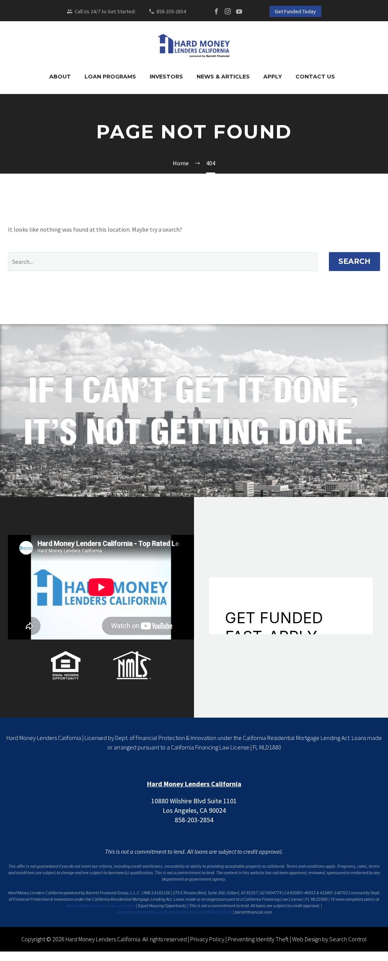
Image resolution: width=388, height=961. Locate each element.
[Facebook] (216, 11)
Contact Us (315, 76)
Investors (166, 76)
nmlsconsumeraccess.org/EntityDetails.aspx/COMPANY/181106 (174, 912)
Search (354, 261)
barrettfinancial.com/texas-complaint (100, 905)
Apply (272, 76)
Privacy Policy (207, 939)
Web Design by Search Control (329, 939)
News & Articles (223, 76)
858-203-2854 (171, 11)
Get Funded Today (295, 11)
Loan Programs (110, 76)
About (60, 76)
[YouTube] (239, 11)
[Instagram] (227, 11)
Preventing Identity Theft (258, 939)
